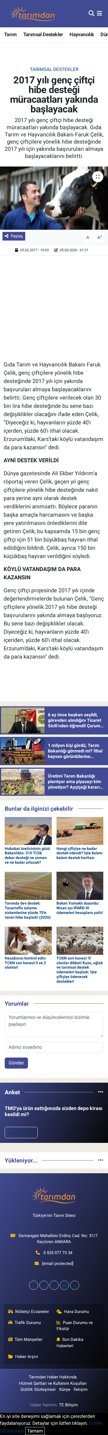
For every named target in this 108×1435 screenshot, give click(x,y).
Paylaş (17, 236)
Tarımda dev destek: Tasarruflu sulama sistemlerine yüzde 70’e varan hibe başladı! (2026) (28, 910)
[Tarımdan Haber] (33, 13)
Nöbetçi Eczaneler (32, 1311)
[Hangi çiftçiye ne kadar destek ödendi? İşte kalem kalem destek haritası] (80, 830)
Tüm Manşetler (28, 1339)
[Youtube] (64, 1285)
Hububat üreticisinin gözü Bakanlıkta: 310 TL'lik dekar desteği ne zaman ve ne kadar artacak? (27, 855)
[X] (43, 1285)
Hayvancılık (82, 34)
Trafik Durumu (28, 1322)
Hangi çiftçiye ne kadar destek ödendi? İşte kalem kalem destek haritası (79, 853)
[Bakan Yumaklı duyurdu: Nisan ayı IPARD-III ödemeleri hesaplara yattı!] (80, 885)
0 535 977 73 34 (57, 1252)
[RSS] (74, 1285)
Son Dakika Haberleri (70, 1342)
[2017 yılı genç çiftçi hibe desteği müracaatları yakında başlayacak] (54, 198)
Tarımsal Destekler (43, 34)
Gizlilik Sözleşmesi (38, 1389)
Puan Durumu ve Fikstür (74, 1325)
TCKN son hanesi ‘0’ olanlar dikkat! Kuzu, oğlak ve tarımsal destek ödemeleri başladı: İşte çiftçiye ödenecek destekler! (79, 970)
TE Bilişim (68, 1404)
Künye (64, 1389)
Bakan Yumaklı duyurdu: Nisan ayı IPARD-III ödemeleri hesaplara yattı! (79, 908)
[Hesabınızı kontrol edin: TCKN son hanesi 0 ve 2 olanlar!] (28, 940)
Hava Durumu (76, 1311)
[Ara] (91, 13)
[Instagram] (54, 1285)
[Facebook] (33, 1285)
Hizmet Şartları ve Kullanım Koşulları (53, 1383)
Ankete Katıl (21, 1132)
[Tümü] (100, 1092)
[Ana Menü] (99, 13)
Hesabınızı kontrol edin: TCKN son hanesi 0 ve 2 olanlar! (26, 963)
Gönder (16, 1063)
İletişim (81, 1389)
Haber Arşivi (26, 1356)
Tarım (10, 34)
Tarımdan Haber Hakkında (53, 1377)
